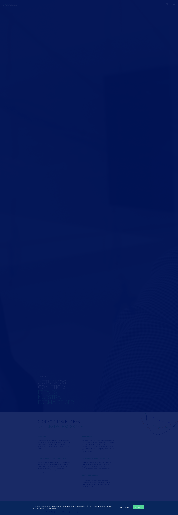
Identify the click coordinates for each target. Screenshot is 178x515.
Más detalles (124, 507)
